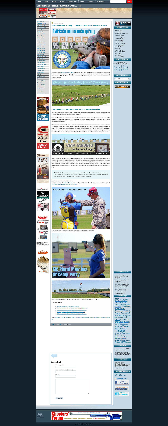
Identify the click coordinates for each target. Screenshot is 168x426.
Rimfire (124, 333)
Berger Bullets (120, 309)
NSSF (121, 326)
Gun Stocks (40, 78)
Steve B (116, 275)
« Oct (116, 72)
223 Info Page (40, 46)
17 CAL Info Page (41, 42)
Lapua (126, 324)
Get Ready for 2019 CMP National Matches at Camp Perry (71, 312)
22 (119, 69)
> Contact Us (40, 91)
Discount (123, 317)
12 (127, 66)
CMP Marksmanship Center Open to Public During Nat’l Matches (72, 308)
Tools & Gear (40, 70)
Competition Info (41, 33)
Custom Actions (41, 76)
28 (116, 70)
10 (123, 66)
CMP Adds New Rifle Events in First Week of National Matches (71, 313)
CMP (62, 317)
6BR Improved (40, 40)
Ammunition (122, 302)
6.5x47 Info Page (41, 58)
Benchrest (125, 307)
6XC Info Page (40, 54)
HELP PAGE (40, 89)
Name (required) (59, 365)
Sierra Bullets (123, 338)
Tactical (116, 53)
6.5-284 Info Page (41, 60)
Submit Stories (40, 415)
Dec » (125, 72)
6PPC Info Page (41, 52)
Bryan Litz (126, 311)
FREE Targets (40, 66)
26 (127, 69)
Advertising (39, 413)
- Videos (117, 32)
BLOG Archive (40, 31)
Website (57, 374)
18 (125, 67)
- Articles (117, 30)
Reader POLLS (41, 84)
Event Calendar (41, 86)
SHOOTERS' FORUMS (120, 375)
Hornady (127, 322)
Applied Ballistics (120, 304)
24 (123, 69)
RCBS (124, 328)
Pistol (116, 328)
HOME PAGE (40, 21)
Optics (116, 48)
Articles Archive (41, 29)
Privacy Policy (40, 417)
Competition (64, 324)
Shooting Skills (118, 51)
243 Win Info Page (41, 56)
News (69, 324)
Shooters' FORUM (41, 23)
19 (127, 67)
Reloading (117, 50)
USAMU (124, 342)
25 (125, 69)
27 (114, 70)
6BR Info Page (40, 37)
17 (123, 67)
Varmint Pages (40, 35)
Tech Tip (117, 55)
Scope (117, 335)
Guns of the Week (41, 27)
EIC (64, 317)
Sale (128, 333)
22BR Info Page (41, 48)
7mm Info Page (41, 62)
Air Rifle (124, 301)
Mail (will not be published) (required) (64, 369)
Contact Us (39, 414)
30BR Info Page (41, 50)
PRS (120, 328)
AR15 (127, 304)
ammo (117, 302)
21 (116, 69)
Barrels (39, 74)
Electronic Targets (70, 317)
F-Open (123, 320)
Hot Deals (117, 41)
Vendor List (40, 82)
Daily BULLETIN (41, 25)
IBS (122, 324)
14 (116, 67)
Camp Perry (57, 317)
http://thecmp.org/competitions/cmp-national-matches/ (64, 184)
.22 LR (117, 299)
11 (125, 66)
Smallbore (118, 340)
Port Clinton (107, 317)
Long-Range (84, 317)
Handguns (117, 40)
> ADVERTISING (41, 93)
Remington (118, 333)
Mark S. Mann (118, 289)
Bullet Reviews (40, 72)
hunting (118, 324)
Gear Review (118, 37)
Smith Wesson (126, 340)
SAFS (53, 319)
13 (114, 67)
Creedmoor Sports (120, 315)
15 (119, 67)
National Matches (68, 182)
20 (114, 69)
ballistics (118, 307)
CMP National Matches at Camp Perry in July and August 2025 (71, 310)
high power (77, 317)
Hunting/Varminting (119, 43)
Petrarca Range (100, 317)
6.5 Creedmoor (121, 300)
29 (119, 70)
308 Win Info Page (41, 64)
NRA (117, 326)
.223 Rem (123, 299)
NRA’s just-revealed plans (67, 72)
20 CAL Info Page (41, 44)
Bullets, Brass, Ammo (120, 33)
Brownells (118, 311)
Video (129, 342)
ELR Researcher (119, 284)
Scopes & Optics (41, 80)
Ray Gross (117, 278)
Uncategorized (118, 56)
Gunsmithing (118, 38)
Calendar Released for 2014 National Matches (68, 306)
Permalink (56, 324)
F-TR (128, 320)
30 (121, 70)
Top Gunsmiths (41, 68)
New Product (118, 45)
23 (121, 69)
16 (121, 67)
